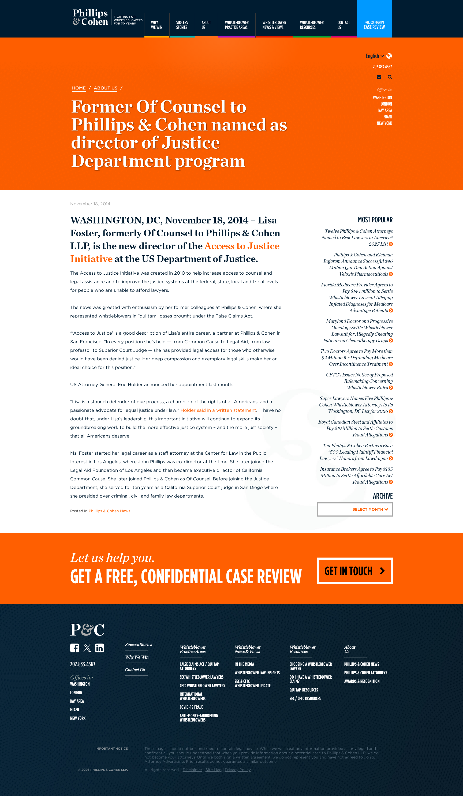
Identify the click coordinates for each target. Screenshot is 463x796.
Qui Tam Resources (304, 690)
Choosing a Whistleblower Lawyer (311, 666)
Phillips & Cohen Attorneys (365, 673)
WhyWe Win (156, 25)
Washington (382, 97)
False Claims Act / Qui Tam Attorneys (199, 666)
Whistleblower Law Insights (257, 673)
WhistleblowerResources (312, 25)
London (386, 103)
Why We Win (136, 657)
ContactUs (344, 25)
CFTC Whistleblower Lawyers (202, 685)
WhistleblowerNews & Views (274, 25)
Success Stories (138, 644)
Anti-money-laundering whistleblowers (199, 717)
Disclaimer (192, 770)
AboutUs (206, 25)
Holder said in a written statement (218, 410)
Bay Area (385, 110)
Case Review (374, 25)
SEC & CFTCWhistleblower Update (253, 683)
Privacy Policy (238, 770)
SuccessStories (182, 25)
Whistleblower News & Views (248, 649)
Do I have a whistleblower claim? (311, 679)
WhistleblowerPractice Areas (237, 25)
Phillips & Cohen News (109, 511)
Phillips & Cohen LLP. (109, 769)
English (373, 55)
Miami (388, 116)
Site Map (214, 770)
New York (384, 123)
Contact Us (135, 670)
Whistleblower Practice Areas (193, 649)
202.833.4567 (382, 66)
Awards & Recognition (362, 681)
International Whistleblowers (193, 696)
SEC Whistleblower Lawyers (201, 677)
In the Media (244, 664)
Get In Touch (348, 570)
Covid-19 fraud (192, 707)
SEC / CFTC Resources (305, 698)
